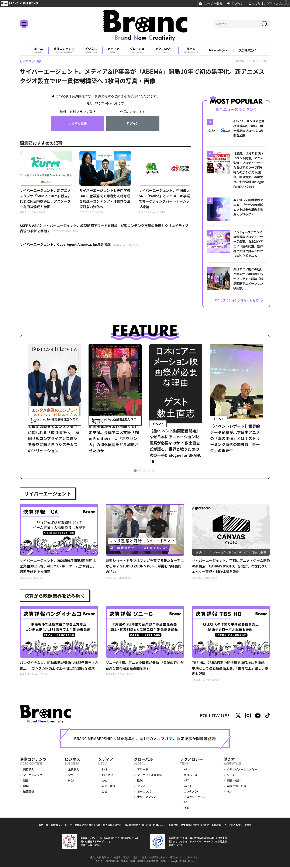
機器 (186, 808)
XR (185, 769)
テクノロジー (164, 50)
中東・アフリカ (146, 797)
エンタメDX (191, 791)
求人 (229, 791)
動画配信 (28, 791)
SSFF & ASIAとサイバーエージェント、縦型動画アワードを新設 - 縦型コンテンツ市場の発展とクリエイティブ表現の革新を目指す (104, 228)
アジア (141, 786)
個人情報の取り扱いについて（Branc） (145, 825)
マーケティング (32, 775)
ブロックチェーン (195, 797)
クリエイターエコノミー (242, 769)
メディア (113, 50)
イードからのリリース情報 (238, 825)
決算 (71, 775)
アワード (142, 769)
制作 (26, 780)
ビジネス (91, 50)
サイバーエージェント (47, 493)
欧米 (140, 780)
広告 (104, 791)
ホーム (38, 50)
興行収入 (28, 769)
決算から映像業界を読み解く (54, 595)
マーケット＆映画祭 (149, 775)
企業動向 (73, 769)
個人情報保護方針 (112, 825)
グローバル (137, 50)
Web (104, 780)
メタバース (190, 775)
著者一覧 (43, 825)
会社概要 (216, 825)
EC (185, 802)
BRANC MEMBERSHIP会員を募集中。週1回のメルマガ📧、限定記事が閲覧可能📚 (145, 738)
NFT (186, 780)
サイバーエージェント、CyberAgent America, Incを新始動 (79, 244)
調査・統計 (234, 780)
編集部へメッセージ (61, 825)
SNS (104, 769)
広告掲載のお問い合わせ (87, 825)
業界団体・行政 (236, 786)
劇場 (26, 786)
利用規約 (173, 825)
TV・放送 (107, 775)
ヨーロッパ (144, 791)
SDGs (230, 775)
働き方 (191, 50)
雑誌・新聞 (108, 786)
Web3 (187, 786)
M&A (71, 780)
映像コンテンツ (64, 50)
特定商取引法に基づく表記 (195, 825)
